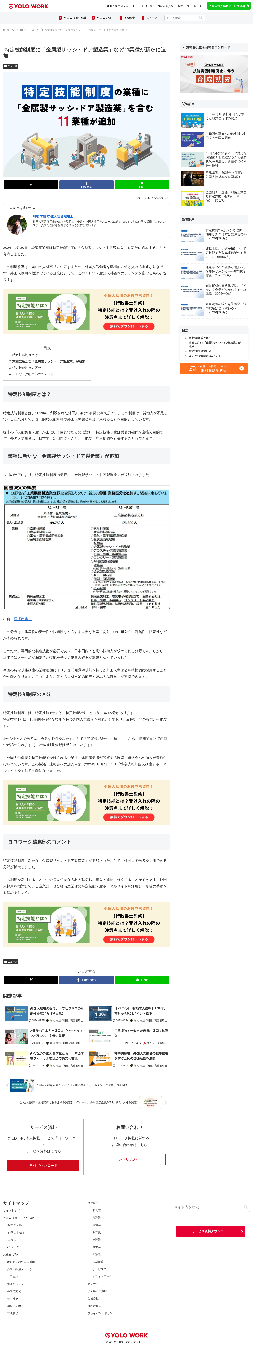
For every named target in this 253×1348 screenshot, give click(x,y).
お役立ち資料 (11, 1254)
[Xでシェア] (31, 184)
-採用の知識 (14, 1225)
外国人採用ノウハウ (19, 1269)
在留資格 (130, 17)
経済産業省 (23, 619)
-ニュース (13, 1247)
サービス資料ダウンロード (211, 1231)
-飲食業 (96, 1210)
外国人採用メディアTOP (18, 1217)
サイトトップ (11, 1210)
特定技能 (12, 1298)
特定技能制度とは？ (26, 355)
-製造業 (96, 1217)
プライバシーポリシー (101, 1313)
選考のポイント (16, 1284)
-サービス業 (99, 1269)
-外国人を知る (16, 1232)
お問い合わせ (129, 1159)
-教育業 (96, 1232)
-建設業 (96, 1239)
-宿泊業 (96, 1247)
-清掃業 (96, 1225)
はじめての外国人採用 (21, 1261)
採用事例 (93, 1202)
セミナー (93, 1283)
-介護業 (96, 1254)
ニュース (152, 17)
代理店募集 (94, 1305)
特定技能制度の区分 (26, 367)
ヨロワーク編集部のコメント (33, 374)
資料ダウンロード (43, 1166)
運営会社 (93, 1298)
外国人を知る (105, 17)
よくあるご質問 (97, 1291)
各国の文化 (14, 1291)
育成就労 (12, 1313)
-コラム (11, 1239)
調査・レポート (16, 1305)
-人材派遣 (98, 1261)
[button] (200, 17)
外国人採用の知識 (75, 17)
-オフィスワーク (102, 1276)
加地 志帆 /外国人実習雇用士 (53, 216)
